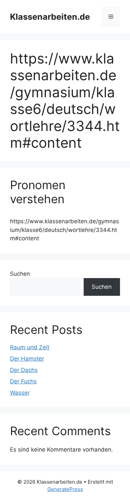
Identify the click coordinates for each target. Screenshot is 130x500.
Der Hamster (27, 358)
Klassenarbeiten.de (50, 17)
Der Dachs (24, 370)
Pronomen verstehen (37, 192)
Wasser (20, 392)
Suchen (20, 273)
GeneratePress (65, 489)
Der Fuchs (23, 381)
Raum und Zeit (29, 347)
